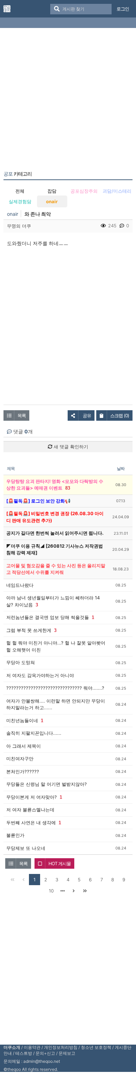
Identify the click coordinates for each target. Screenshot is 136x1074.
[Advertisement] (68, 101)
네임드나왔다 (19, 585)
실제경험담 (20, 201)
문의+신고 (45, 1053)
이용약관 (32, 1047)
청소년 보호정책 (96, 1047)
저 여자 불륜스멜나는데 (30, 809)
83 (67, 488)
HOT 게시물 (59, 863)
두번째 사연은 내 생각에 (31, 822)
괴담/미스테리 (117, 191)
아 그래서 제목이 (23, 746)
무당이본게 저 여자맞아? (31, 797)
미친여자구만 (19, 758)
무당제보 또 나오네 (25, 848)
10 (51, 891)
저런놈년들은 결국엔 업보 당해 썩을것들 (47, 617)
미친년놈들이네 (22, 720)
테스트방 (23, 1053)
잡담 (51, 191)
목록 (21, 415)
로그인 (122, 9)
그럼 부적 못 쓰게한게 (28, 630)
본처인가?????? (22, 771)
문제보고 (67, 1053)
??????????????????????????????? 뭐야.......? (55, 688)
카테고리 (17, 174)
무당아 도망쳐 (20, 662)
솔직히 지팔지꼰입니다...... (33, 733)
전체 (19, 191)
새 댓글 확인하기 (70, 446)
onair (52, 201)
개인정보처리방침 (60, 1047)
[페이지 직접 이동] (62, 890)
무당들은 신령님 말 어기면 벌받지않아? (46, 784)
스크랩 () (119, 415)
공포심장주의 (84, 191)
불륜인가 (15, 835)
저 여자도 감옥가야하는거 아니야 (40, 675)
